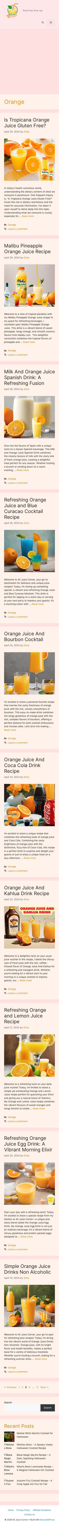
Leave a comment (18, 229)
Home (11, 1510)
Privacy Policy (23, 1510)
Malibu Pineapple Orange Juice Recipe (27, 248)
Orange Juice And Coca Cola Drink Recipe (24, 765)
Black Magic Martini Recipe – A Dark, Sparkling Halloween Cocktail (34, 1458)
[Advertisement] (29, 59)
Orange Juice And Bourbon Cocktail (24, 636)
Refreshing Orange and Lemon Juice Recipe (25, 1015)
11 (37, 1387)
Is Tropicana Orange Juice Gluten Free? (26, 122)
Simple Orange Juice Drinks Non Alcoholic (27, 1269)
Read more (28, 216)
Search (8, 1402)
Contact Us (29, 1514)
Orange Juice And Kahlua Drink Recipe (26, 890)
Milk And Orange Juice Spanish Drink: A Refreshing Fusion (29, 377)
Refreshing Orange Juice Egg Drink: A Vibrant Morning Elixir (28, 1143)
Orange (12, 224)
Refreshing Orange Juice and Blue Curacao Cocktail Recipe (25, 508)
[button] (43, 22)
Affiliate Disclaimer (42, 1510)
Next (44, 1387)
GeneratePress (47, 1519)
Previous (10, 1387)
